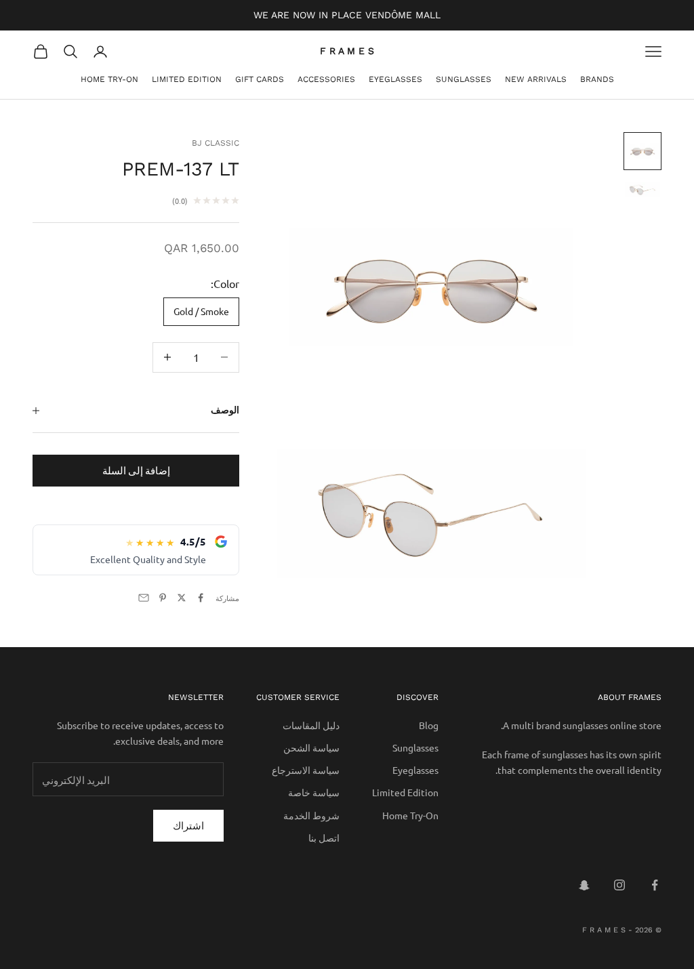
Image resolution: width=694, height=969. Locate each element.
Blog (428, 725)
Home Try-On (109, 79)
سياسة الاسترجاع (306, 770)
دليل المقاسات (311, 725)
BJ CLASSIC (215, 143)
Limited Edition (187, 79)
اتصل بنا (324, 837)
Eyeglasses (395, 79)
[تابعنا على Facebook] (654, 885)
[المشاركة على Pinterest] (162, 597)
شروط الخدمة (311, 815)
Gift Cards (259, 79)
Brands (597, 79)
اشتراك (188, 825)
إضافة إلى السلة (136, 469)
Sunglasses (463, 79)
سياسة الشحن (311, 747)
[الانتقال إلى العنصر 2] (642, 190)
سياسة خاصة (314, 792)
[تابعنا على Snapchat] (584, 885)
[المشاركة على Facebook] (200, 597)
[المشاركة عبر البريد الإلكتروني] (143, 597)
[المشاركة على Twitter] (181, 597)
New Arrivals (536, 79)
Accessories (326, 79)
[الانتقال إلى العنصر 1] (642, 151)
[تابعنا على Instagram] (619, 885)
